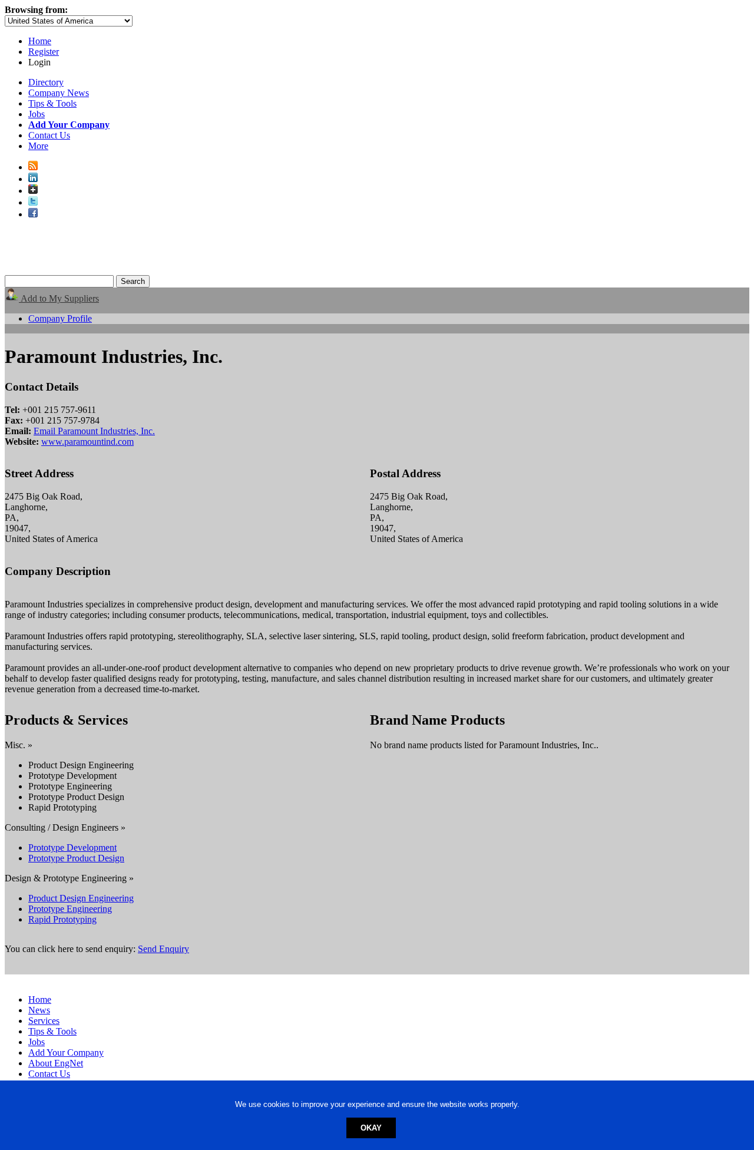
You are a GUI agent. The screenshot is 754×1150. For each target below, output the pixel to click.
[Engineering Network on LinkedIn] (33, 179)
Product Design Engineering (81, 898)
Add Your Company (66, 1052)
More (38, 146)
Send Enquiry (163, 949)
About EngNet (55, 1063)
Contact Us (49, 135)
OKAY (371, 1127)
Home (39, 41)
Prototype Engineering (70, 909)
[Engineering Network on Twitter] (33, 202)
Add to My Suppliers (59, 298)
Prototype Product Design (76, 858)
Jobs (36, 114)
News (39, 1010)
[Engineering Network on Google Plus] (33, 191)
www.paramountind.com (87, 442)
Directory (46, 82)
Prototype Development (72, 847)
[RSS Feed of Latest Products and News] (33, 167)
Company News (58, 93)
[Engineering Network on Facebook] (33, 214)
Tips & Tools (52, 103)
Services (43, 1021)
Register (43, 52)
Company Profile (60, 318)
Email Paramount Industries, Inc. (94, 431)
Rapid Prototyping (62, 919)
